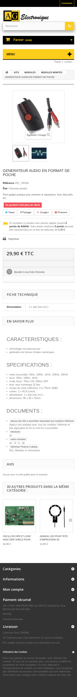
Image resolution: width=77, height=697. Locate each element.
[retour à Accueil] (6, 72)
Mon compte (13, 589)
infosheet (15, 432)
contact (68, 61)
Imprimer (13, 239)
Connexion (66, 3)
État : (6, 188)
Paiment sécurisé (17, 599)
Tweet (11, 212)
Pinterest (62, 212)
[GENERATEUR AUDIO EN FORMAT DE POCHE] (21, 153)
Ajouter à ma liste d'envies (29, 272)
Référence (8, 183)
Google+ (44, 212)
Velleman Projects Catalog (23, 446)
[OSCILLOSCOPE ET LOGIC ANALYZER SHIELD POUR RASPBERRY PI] (19, 515)
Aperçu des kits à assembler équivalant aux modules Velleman (42, 421)
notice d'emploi (18, 439)
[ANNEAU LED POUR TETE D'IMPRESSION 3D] (56, 515)
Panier (57, 61)
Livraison (10, 626)
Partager (26, 212)
